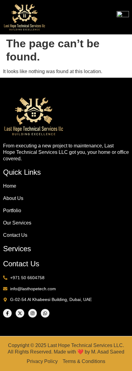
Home (9, 186)
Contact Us (15, 235)
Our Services (17, 222)
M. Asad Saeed (107, 351)
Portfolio (12, 210)
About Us (13, 198)
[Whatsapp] (45, 313)
